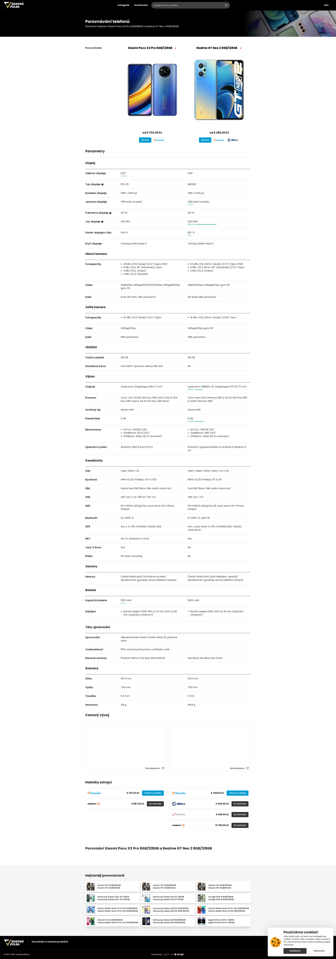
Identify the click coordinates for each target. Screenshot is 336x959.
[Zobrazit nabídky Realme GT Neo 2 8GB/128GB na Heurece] (218, 140)
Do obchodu (155, 803)
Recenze (145, 140)
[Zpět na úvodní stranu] (14, 5)
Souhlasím (295, 950)
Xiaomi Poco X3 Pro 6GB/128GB (150, 48)
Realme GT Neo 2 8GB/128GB (216, 48)
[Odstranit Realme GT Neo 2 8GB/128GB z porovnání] (240, 48)
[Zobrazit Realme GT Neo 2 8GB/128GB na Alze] (232, 140)
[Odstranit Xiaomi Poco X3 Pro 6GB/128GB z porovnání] (175, 48)
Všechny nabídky (152, 793)
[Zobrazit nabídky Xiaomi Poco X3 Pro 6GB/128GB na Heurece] (159, 140)
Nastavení (319, 950)
